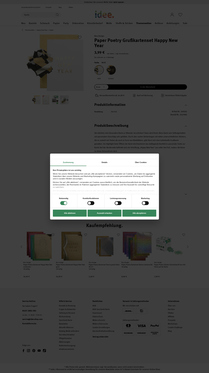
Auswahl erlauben (104, 213)
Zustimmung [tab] (68, 162)
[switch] (90, 203)
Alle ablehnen (69, 213)
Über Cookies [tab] (141, 162)
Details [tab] (105, 162)
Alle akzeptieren (139, 213)
